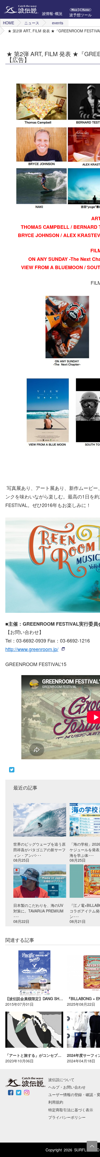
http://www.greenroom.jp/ (31, 648)
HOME (8, 22)
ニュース (31, 22)
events (57, 22)
